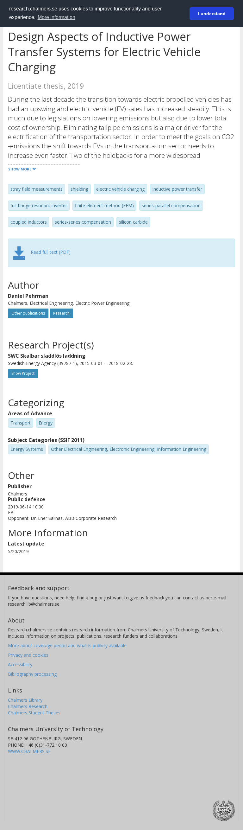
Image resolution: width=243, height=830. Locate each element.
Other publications (28, 313)
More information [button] (56, 17)
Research (61, 313)
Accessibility (20, 664)
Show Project (22, 373)
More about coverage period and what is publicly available (67, 645)
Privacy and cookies (28, 655)
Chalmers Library (25, 700)
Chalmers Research (27, 706)
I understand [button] (212, 13)
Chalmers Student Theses (34, 713)
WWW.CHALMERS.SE (29, 751)
